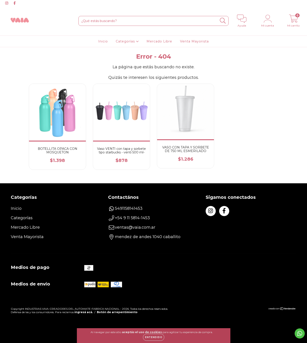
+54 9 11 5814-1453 (132, 217)
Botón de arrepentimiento (117, 312)
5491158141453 (128, 208)
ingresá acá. (83, 312)
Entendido (153, 337)
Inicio (103, 41)
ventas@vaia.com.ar (135, 227)
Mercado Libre (159, 41)
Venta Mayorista (194, 41)
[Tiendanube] (282, 309)
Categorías (126, 41)
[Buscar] (223, 20)
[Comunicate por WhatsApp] (300, 333)
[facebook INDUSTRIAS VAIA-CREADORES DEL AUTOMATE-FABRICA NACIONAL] (14, 3)
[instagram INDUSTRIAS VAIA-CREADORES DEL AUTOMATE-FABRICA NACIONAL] (7, 3)
